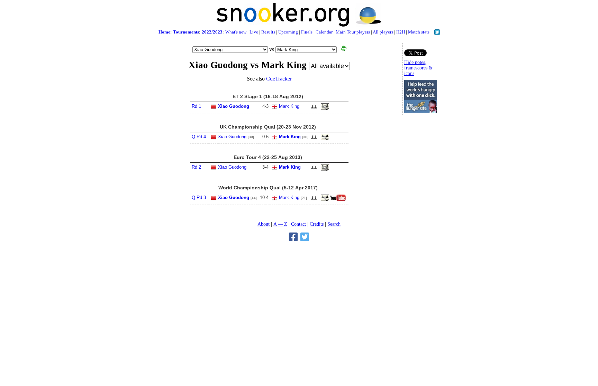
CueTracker (279, 79)
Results (268, 32)
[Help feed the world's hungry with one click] (420, 111)
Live (254, 32)
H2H (400, 32)
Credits (317, 224)
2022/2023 (212, 32)
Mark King (289, 106)
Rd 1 (196, 106)
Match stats (418, 32)
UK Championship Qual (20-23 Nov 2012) (268, 127)
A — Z (280, 224)
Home (164, 32)
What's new (235, 32)
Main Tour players (353, 32)
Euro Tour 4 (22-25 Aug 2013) (268, 157)
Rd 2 (196, 167)
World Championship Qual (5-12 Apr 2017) (268, 187)
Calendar (324, 32)
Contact (298, 224)
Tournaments (186, 32)
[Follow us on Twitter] (437, 33)
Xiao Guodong (233, 106)
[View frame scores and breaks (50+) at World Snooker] (325, 108)
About (263, 224)
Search (334, 224)
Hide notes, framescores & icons (418, 68)
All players (383, 32)
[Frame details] (325, 200)
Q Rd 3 (199, 197)
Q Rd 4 (199, 136)
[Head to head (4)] (313, 108)
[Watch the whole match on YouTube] (338, 200)
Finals (306, 32)
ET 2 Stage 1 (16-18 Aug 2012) (268, 96)
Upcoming (288, 32)
